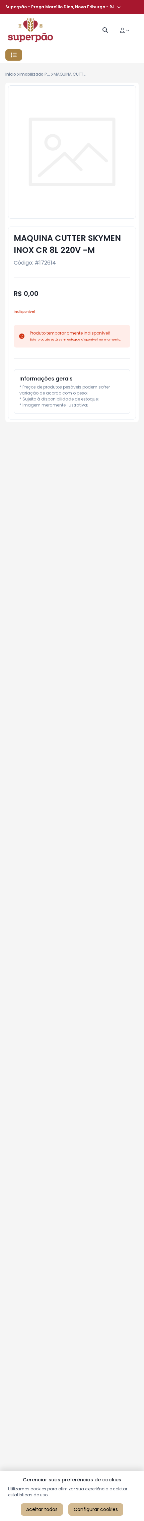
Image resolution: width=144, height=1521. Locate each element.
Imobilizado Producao (41, 74)
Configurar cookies (96, 1509)
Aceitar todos (42, 1509)
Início (10, 74)
